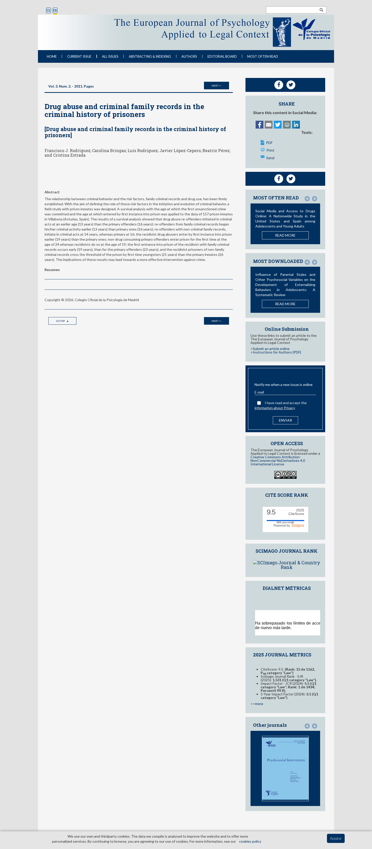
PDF (269, 142)
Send (270, 158)
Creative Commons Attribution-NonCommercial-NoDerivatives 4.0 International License (278, 460)
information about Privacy (275, 408)
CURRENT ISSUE (79, 56)
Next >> (216, 85)
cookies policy (250, 841)
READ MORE (285, 235)
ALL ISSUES (110, 56)
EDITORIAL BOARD (222, 56)
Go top (60, 320)
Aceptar (336, 838)
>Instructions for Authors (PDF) (276, 352)
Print (270, 150)
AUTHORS (189, 56)
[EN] (55, 11)
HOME (52, 56)
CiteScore (296, 512)
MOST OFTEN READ (262, 56)
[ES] (48, 11)
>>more (257, 703)
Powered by (283, 525)
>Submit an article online (270, 348)
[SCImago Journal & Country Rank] (286, 564)
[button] (307, 199)
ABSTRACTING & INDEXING (150, 56)
